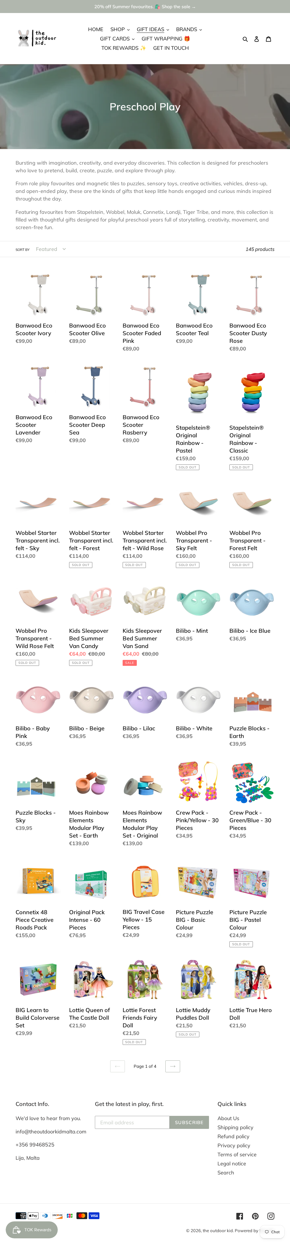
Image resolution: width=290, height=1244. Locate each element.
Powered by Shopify (254, 1230)
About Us (228, 1118)
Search (226, 1172)
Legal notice (232, 1163)
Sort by (22, 249)
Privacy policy (234, 1145)
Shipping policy (235, 1127)
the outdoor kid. (219, 1230)
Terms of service (237, 1154)
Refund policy (234, 1136)
